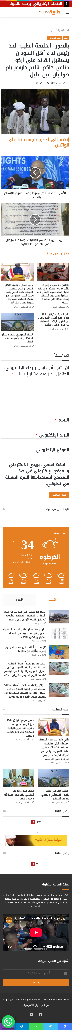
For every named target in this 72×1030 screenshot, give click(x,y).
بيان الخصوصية (31, 1005)
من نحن (45, 1005)
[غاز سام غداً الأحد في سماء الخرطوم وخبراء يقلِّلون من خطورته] (59, 652)
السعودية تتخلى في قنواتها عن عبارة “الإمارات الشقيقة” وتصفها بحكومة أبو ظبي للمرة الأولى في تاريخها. (24, 615)
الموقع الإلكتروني (52, 450)
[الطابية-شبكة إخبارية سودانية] (48, 12)
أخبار (53, 30)
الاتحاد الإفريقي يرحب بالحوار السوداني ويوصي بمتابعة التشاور (18, 338)
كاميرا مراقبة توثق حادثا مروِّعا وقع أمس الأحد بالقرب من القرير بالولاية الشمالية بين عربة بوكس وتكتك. (53, 319)
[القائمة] (67, 13)
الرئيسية (62, 30)
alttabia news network (55, 999)
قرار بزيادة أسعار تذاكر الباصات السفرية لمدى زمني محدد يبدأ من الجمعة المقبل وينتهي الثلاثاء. (24, 633)
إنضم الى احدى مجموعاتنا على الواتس (38, 142)
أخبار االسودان (54, 38)
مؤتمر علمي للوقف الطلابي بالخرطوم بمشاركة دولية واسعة (19, 794)
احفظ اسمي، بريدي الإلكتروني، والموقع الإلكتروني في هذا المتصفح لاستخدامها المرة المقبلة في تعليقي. (37, 474)
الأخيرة (19, 599)
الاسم (62, 420)
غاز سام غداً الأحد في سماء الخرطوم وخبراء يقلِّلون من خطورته (25, 649)
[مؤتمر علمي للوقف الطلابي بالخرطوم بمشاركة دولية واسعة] (18, 778)
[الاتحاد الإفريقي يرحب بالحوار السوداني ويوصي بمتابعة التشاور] (17, 322)
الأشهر (53, 599)
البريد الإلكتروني (52, 435)
